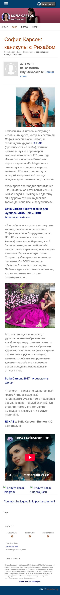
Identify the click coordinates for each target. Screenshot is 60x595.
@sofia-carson (17, 19)
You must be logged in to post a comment (29, 501)
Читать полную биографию (30, 581)
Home (5, 27)
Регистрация (48, 4)
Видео (24, 27)
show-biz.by (52, 589)
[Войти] (39, 4)
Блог (14, 27)
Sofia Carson (9, 51)
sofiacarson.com (12, 546)
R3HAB (37, 143)
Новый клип (28, 51)
